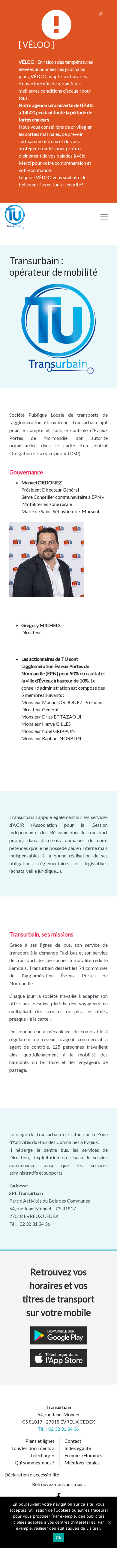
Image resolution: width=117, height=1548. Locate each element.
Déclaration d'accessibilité (31, 1474)
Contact (72, 1441)
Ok (58, 1537)
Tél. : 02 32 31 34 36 (58, 1429)
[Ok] (109, 1522)
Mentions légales (82, 1462)
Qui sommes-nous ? (35, 1462)
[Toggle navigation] (104, 216)
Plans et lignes (40, 1441)
